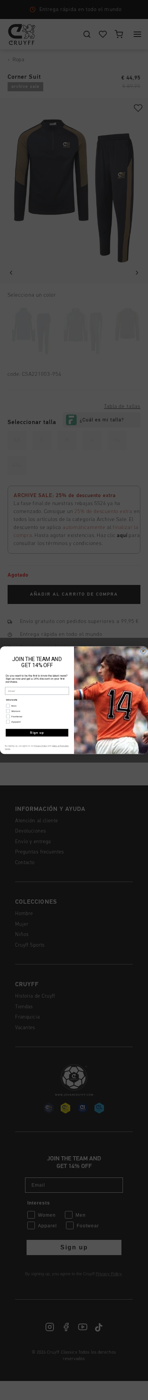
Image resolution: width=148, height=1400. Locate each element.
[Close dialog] (143, 651)
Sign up (37, 732)
